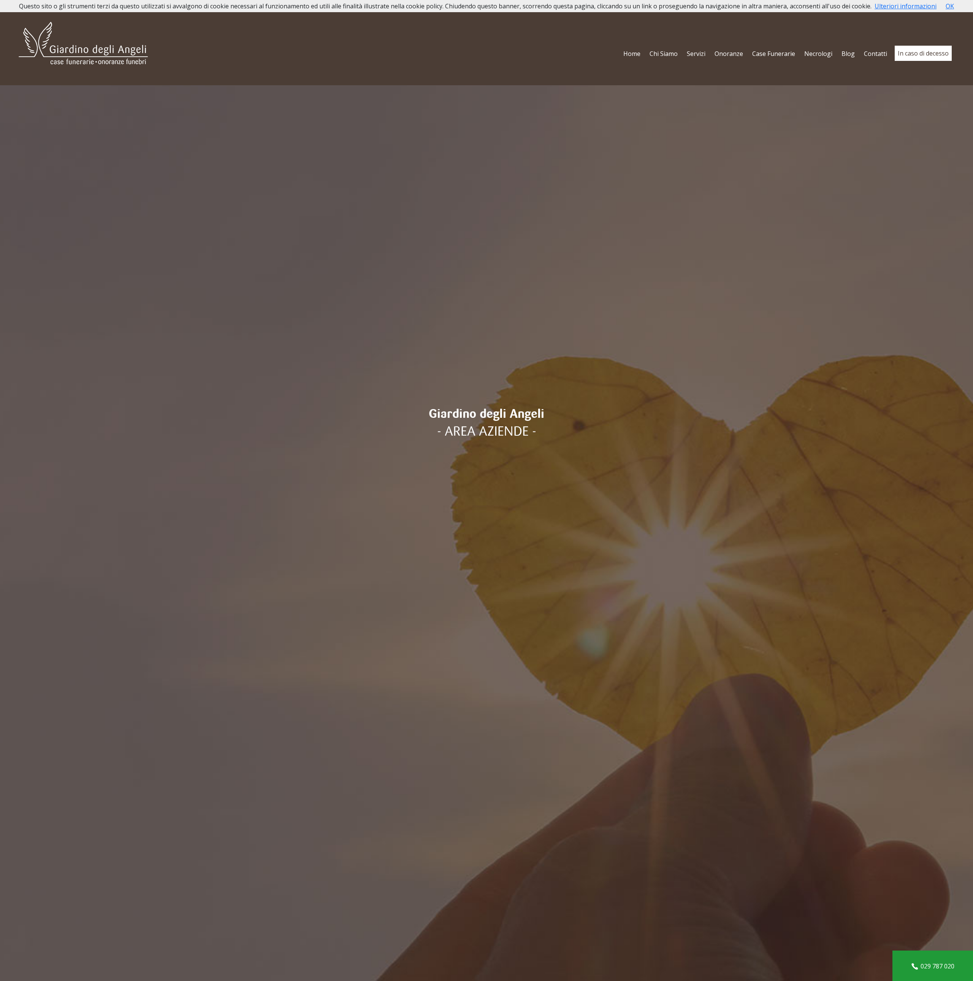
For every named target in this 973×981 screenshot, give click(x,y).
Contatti (875, 53)
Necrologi (818, 53)
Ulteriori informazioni (906, 6)
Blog (848, 53)
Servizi (696, 53)
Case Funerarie (773, 53)
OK (950, 6)
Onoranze (729, 53)
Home (631, 53)
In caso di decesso (923, 53)
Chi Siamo (664, 53)
